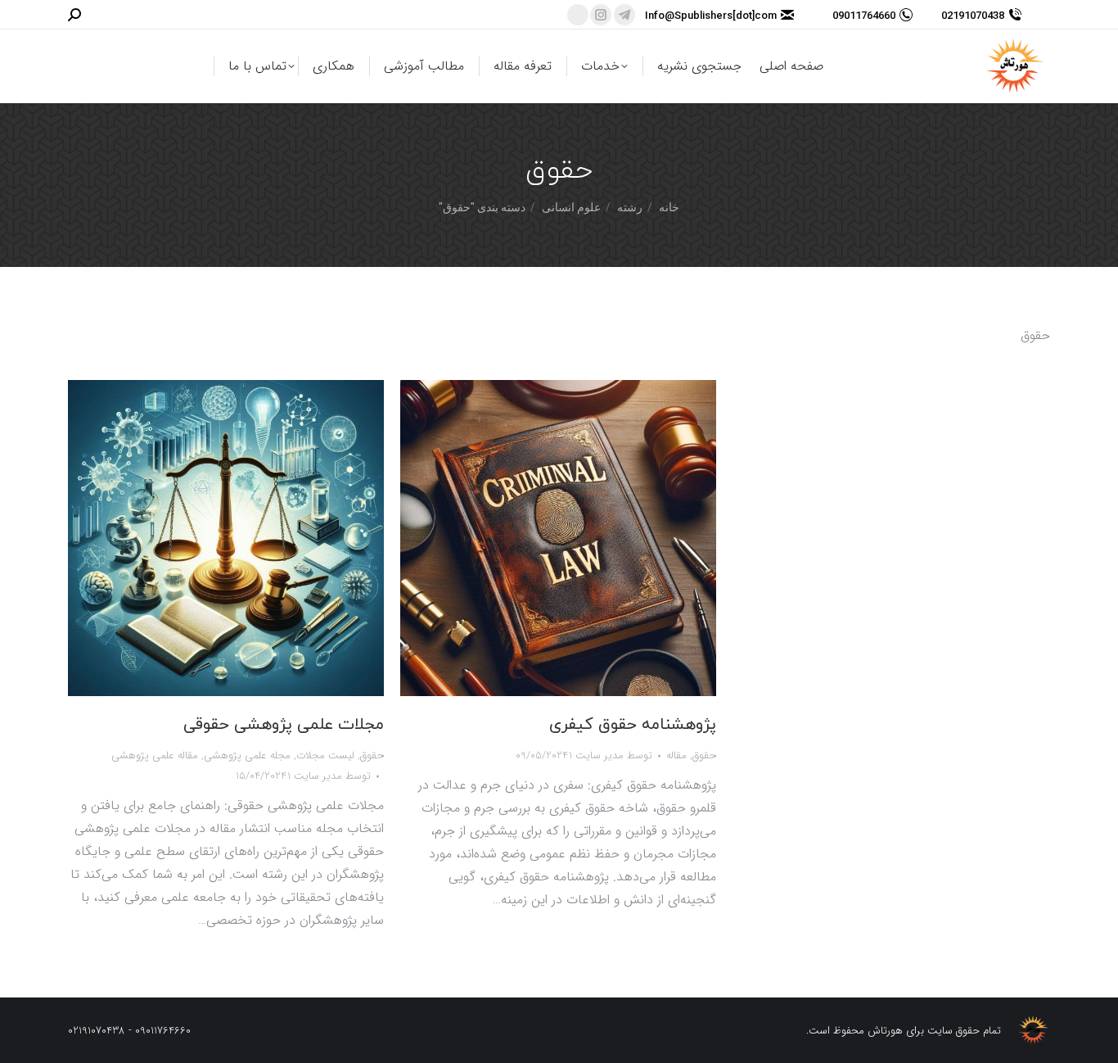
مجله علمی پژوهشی (247, 755)
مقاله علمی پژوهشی (154, 755)
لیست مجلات (325, 755)
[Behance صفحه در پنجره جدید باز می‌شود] (577, 14)
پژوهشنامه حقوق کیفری (632, 724)
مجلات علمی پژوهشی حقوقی (283, 724)
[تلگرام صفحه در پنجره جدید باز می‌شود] (624, 14)
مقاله (676, 755)
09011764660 (863, 15)
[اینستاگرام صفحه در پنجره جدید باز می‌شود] (600, 14)
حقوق (372, 755)
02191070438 (972, 15)
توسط (329, 776)
